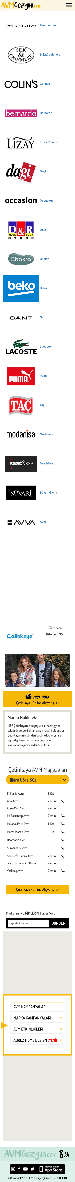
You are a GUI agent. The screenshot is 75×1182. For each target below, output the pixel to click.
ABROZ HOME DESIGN (35, 1040)
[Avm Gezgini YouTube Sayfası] (25, 1168)
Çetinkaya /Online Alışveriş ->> (37, 702)
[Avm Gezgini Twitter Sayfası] (32, 1168)
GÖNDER (58, 923)
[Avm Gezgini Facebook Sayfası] (19, 1168)
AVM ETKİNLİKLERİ (28, 1029)
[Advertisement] (37, 581)
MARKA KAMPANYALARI (32, 1017)
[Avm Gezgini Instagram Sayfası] (13, 1168)
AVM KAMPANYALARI (30, 1006)
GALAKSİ (62, 1178)
